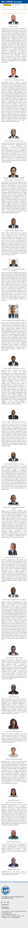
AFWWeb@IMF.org (5, 908)
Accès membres (7, 4)
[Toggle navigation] (25, 5)
